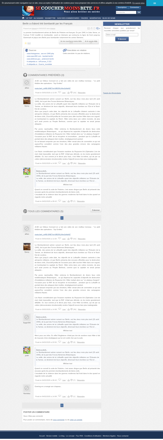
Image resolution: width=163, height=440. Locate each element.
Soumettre (50, 18)
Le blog (61, 436)
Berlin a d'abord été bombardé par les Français (47, 23)
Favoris (84, 18)
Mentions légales (109, 436)
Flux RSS (79, 436)
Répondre (81, 93)
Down (71, 92)
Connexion (134, 7)
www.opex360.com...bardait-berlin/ (40, 56)
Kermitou (27, 393)
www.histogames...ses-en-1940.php (40, 53)
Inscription (122, 7)
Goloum (34, 28)
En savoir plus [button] (138, 3)
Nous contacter (123, 436)
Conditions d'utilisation (92, 436)
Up (68, 92)
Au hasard (38, 18)
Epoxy (27, 106)
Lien (64, 93)
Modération (95, 18)
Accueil (42, 436)
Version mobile (51, 436)
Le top (29, 18)
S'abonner (96, 210)
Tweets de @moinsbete (112, 93)
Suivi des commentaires (68, 18)
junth (27, 177)
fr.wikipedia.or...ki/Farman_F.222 (39, 61)
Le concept (70, 436)
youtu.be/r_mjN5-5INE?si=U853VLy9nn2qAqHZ (53, 88)
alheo (27, 88)
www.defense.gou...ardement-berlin (40, 59)
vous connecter (59, 420)
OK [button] (154, 3)
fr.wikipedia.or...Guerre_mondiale (39, 64)
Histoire (52, 28)
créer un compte (76, 420)
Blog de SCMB (109, 18)
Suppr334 (27, 323)
